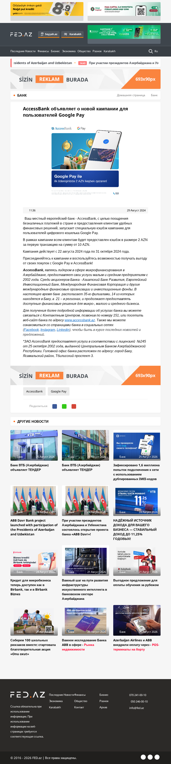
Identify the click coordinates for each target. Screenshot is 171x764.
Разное (97, 51)
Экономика (68, 51)
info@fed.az (136, 708)
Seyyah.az (51, 34)
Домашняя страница (131, 95)
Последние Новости (22, 51)
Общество (84, 51)
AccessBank (34, 391)
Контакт (79, 707)
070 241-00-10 (137, 695)
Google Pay (58, 391)
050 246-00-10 (139, 701)
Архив (103, 707)
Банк (154, 95)
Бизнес (55, 51)
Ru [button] (156, 51)
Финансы (43, 51)
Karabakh (75, 34)
